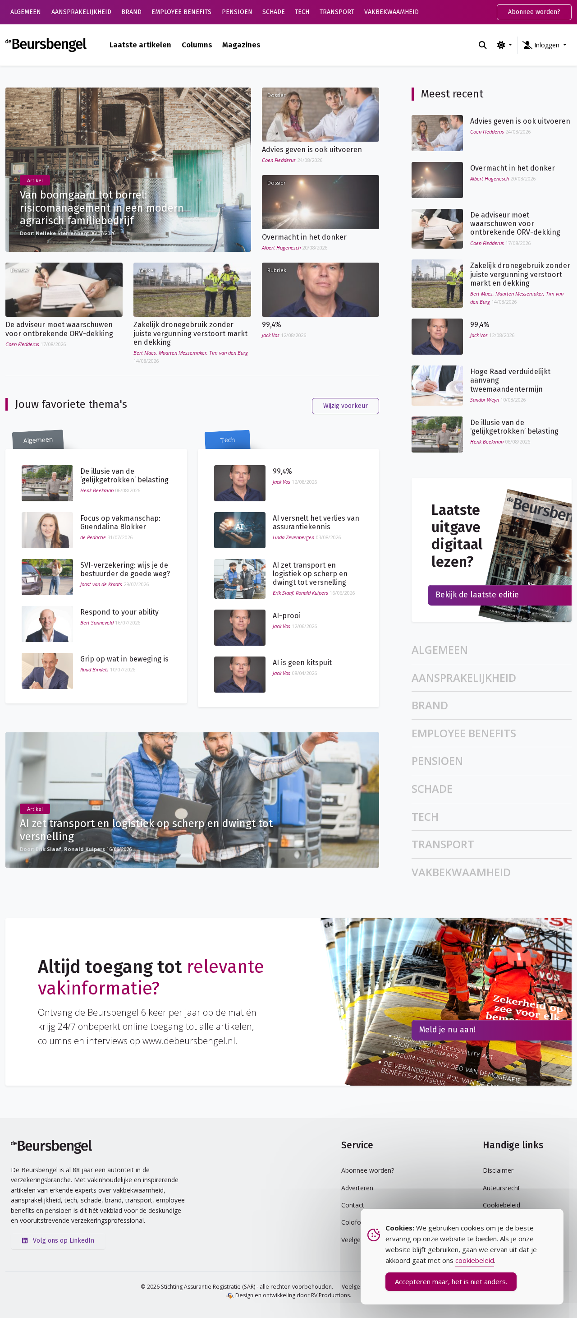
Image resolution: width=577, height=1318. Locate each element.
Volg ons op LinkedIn (62, 1240)
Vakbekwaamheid (391, 12)
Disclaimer (498, 1170)
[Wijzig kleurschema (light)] (504, 45)
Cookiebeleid (501, 1205)
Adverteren (357, 1188)
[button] (544, 45)
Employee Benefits (181, 12)
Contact (352, 1205)
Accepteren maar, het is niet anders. (451, 1281)
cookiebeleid (474, 1260)
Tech (302, 12)
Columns (197, 44)
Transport (337, 12)
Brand (131, 12)
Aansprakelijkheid (81, 12)
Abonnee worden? (534, 12)
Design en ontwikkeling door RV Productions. (292, 1295)
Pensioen (237, 12)
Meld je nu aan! (447, 1030)
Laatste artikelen (140, 44)
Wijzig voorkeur (345, 406)
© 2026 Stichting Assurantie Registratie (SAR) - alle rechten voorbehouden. (237, 1286)
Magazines (241, 44)
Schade (273, 12)
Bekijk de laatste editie (477, 595)
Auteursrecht (501, 1188)
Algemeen (25, 12)
